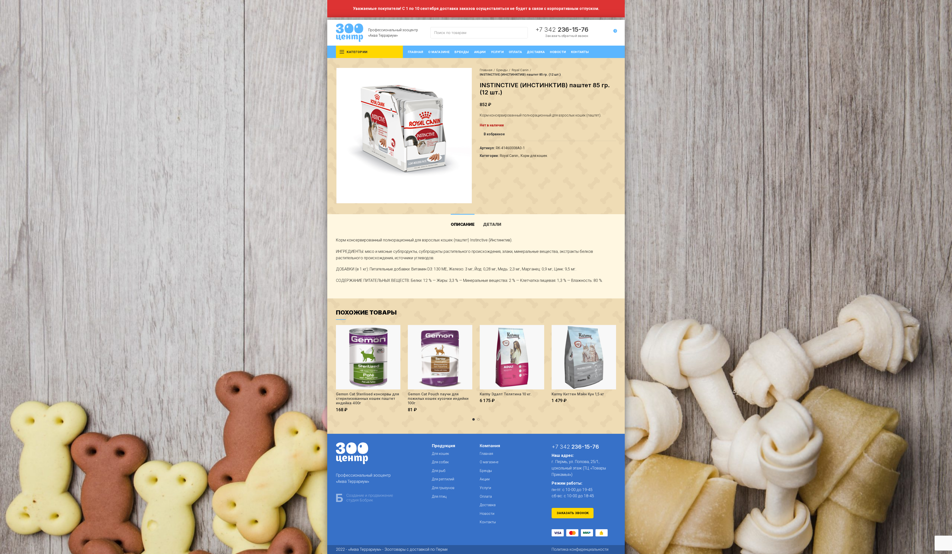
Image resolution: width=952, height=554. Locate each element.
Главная (486, 70)
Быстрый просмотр (396, 333)
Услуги (485, 488)
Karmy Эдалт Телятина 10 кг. (506, 394)
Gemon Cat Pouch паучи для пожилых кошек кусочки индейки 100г (438, 398)
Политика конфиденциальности (580, 549)
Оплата (486, 496)
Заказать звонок (573, 513)
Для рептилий (443, 479)
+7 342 (561, 29)
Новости (487, 514)
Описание (463, 224)
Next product (613, 72)
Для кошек (440, 454)
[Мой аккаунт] (604, 33)
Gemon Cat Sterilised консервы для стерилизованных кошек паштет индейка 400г (367, 398)
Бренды (502, 70)
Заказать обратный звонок (566, 36)
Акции (485, 479)
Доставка (488, 505)
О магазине (489, 462)
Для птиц (439, 496)
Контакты (488, 522)
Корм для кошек (534, 156)
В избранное (494, 134)
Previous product (603, 72)
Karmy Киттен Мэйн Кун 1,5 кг (578, 394)
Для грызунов (443, 488)
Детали (492, 224)
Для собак (440, 462)
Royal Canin (520, 70)
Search (521, 32)
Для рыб (438, 471)
